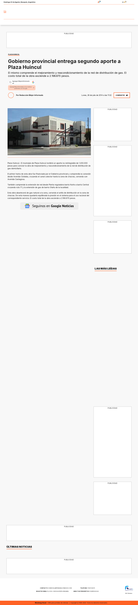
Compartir (120, 95)
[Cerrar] (33, 87)
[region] (69, 40)
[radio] (92, 2)
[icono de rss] (132, 12)
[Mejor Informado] (69, 12)
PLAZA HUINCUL (14, 54)
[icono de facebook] (118, 12)
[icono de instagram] (128, 12)
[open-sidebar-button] (5, 11)
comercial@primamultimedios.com (56, 588)
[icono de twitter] (123, 12)
